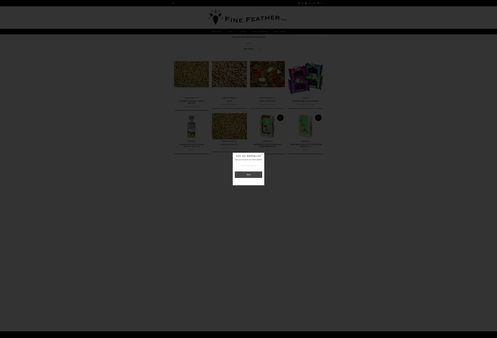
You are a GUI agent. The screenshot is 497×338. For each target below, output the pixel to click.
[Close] (262, 155)
